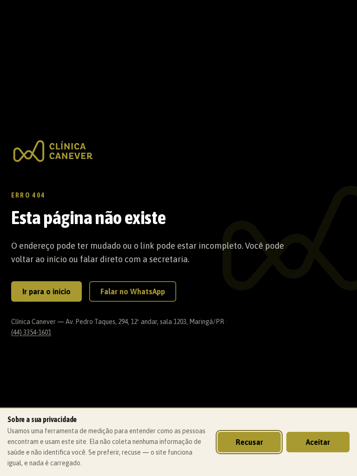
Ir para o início (46, 291)
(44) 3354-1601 (31, 332)
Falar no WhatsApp (132, 291)
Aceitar (318, 442)
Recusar (249, 442)
